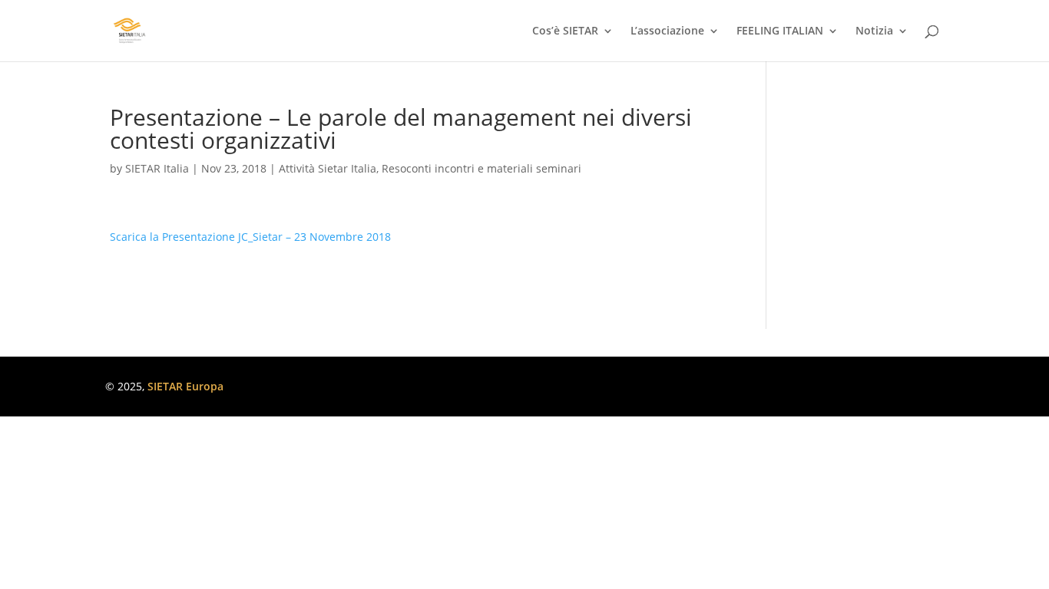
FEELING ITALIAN (779, 31)
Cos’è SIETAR (565, 31)
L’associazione (667, 31)
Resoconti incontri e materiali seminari (481, 168)
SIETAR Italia (157, 168)
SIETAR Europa (185, 386)
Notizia (874, 31)
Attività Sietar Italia (327, 168)
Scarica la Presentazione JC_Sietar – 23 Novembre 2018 (250, 236)
